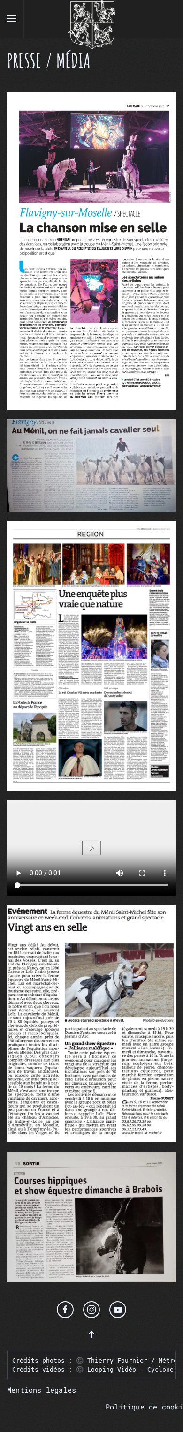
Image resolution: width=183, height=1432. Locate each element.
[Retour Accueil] (91, 19)
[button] (11, 19)
